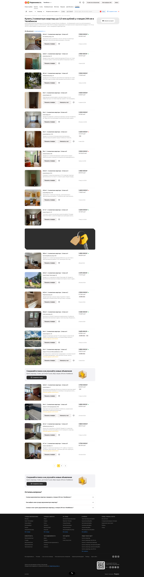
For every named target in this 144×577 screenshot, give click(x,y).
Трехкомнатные (28, 546)
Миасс (45, 518)
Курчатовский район (87, 521)
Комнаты (46, 546)
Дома (45, 538)
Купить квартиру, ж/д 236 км (89, 540)
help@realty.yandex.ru (54, 566)
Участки (46, 544)
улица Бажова (46, 173)
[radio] (61, 465)
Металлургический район (88, 529)
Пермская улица (47, 294)
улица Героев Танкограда (49, 275)
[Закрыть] (118, 11)
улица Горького (46, 212)
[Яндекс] (116, 574)
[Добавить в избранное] (59, 44)
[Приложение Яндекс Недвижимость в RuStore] (118, 567)
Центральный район (87, 523)
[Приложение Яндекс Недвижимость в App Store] (110, 567)
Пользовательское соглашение (62, 556)
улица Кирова (46, 95)
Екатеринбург (28, 525)
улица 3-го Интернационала (49, 406)
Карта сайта (94, 556)
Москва (26, 518)
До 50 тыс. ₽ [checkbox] (41, 241)
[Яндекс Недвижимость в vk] (113, 556)
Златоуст (46, 525)
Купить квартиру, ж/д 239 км (89, 549)
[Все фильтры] (26, 11)
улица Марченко (47, 192)
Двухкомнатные (29, 542)
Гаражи (45, 540)
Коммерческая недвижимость (51, 542)
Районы (103, 525)
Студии (26, 540)
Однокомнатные (29, 544)
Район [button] (103, 11)
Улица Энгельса (66, 527)
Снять (64, 538)
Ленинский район (86, 527)
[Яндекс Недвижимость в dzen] (116, 556)
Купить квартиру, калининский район (91, 546)
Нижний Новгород (29, 529)
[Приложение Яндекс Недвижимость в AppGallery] (115, 567)
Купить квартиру (86, 538)
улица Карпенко (47, 134)
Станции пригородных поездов (109, 521)
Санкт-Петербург (29, 521)
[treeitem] (29, 7)
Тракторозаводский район (88, 518)
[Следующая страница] (65, 465)
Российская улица (47, 36)
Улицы (103, 527)
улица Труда (46, 114)
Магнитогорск (47, 527)
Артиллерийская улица (48, 255)
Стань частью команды (47, 556)
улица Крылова (46, 56)
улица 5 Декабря (47, 445)
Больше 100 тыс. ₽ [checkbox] (33, 245)
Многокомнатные (29, 538)
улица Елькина (46, 153)
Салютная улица (47, 314)
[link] (116, 2)
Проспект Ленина (67, 521)
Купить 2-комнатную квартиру (89, 542)
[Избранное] (80, 2)
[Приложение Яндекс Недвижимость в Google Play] (113, 567)
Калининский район (86, 525)
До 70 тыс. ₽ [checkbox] (51, 241)
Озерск (45, 521)
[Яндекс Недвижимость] (33, 2)
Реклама (38, 556)
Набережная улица (47, 75)
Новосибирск (28, 523)
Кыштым (46, 529)
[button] (83, 2)
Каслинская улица (67, 525)
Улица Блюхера (66, 523)
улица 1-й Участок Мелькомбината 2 (51, 351)
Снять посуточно (67, 540)
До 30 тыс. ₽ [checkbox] (31, 241)
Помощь (87, 556)
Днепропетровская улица (69, 518)
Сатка (45, 523)
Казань (26, 527)
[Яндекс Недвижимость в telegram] (118, 556)
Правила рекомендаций (78, 556)
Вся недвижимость (29, 556)
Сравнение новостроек (107, 523)
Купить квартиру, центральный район (91, 544)
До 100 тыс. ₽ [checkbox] (61, 241)
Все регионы (105, 518)
